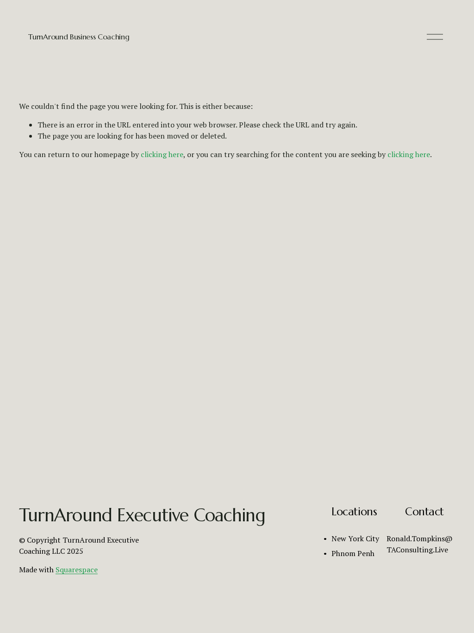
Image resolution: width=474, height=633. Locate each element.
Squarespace (77, 569)
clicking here (162, 154)
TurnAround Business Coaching (78, 36)
